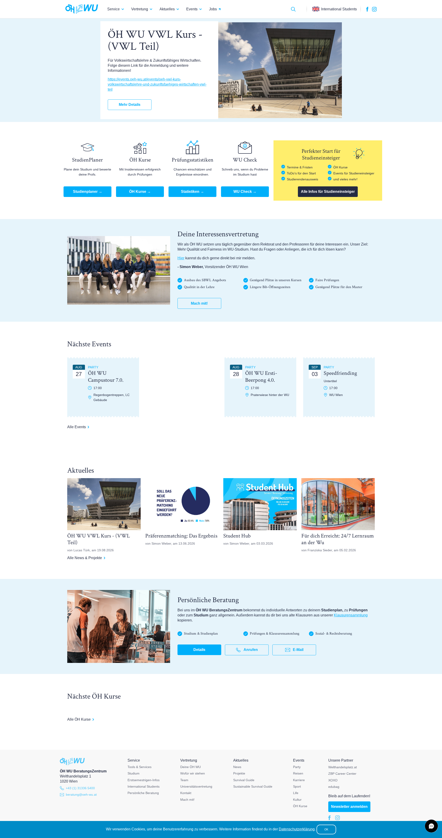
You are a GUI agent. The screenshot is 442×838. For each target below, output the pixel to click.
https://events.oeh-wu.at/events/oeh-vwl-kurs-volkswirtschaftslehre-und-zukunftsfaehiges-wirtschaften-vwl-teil (157, 84)
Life (295, 793)
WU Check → (244, 192)
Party (297, 767)
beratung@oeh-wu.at (81, 794)
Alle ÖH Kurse (79, 719)
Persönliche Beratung (143, 793)
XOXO (332, 780)
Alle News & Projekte (84, 558)
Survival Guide (243, 780)
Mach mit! (199, 303)
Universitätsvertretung (196, 786)
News (237, 767)
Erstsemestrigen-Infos (144, 780)
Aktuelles (167, 9)
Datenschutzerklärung (297, 829)
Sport (297, 786)
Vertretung (139, 9)
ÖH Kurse (300, 806)
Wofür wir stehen (192, 773)
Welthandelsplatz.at (342, 767)
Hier (180, 258)
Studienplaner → (87, 192)
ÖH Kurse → (140, 192)
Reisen (298, 773)
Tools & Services (139, 767)
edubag (333, 787)
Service (113, 9)
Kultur (297, 799)
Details (199, 650)
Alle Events (76, 427)
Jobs (213, 9)
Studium (134, 773)
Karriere (299, 780)
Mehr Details (129, 105)
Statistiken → (192, 192)
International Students (144, 786)
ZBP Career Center (342, 773)
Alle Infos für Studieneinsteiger (328, 192)
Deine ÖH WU (190, 767)
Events (192, 9)
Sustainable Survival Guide (252, 786)
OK (326, 829)
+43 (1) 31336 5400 (80, 788)
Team (184, 780)
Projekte (239, 773)
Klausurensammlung (351, 615)
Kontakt (185, 793)
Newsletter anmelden (349, 807)
